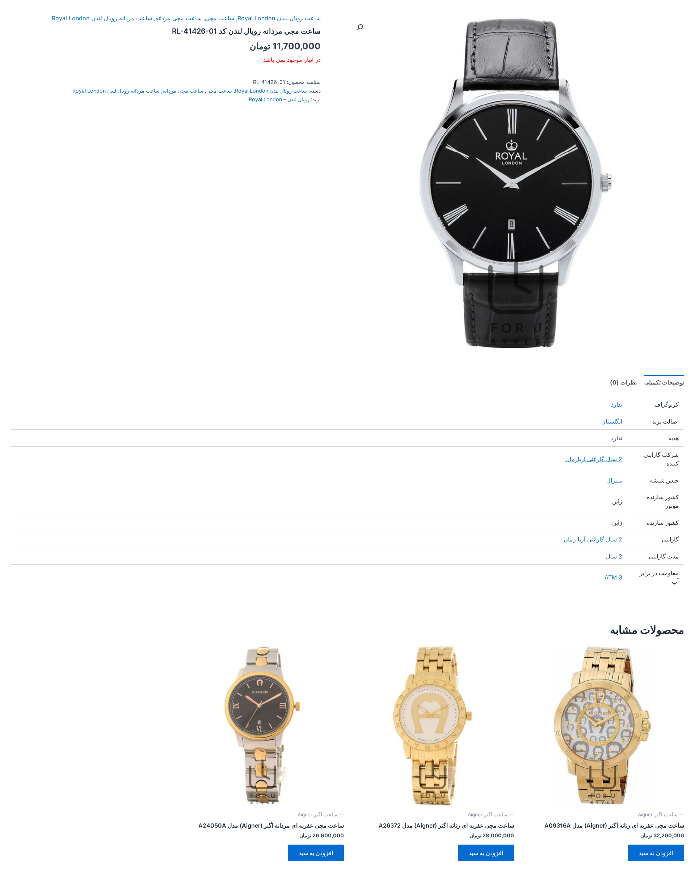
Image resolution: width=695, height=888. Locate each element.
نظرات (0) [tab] (623, 382)
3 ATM (613, 577)
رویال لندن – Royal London (279, 99)
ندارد (616, 404)
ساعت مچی (219, 18)
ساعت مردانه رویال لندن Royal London (102, 18)
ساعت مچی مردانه (178, 18)
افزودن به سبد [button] (656, 853)
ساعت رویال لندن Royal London (279, 18)
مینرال (614, 480)
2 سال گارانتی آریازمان (593, 459)
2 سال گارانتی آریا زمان (593, 539)
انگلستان (611, 421)
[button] (359, 27)
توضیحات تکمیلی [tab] (664, 382)
